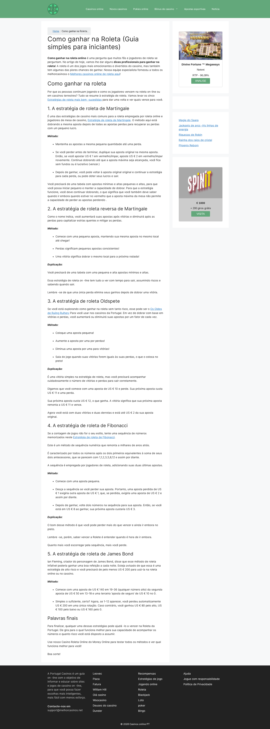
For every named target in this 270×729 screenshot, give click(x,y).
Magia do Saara (189, 120)
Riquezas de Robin (190, 134)
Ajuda (187, 673)
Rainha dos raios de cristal (195, 140)
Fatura (97, 684)
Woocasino (99, 700)
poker (141, 705)
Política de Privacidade (197, 684)
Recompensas (147, 673)
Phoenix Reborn (189, 145)
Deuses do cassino (105, 705)
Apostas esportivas (194, 9)
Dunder (97, 710)
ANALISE (200, 80)
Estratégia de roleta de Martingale (109, 120)
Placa (96, 678)
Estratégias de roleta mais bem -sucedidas (75, 99)
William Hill (99, 689)
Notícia (215, 9)
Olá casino (99, 694)
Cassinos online (94, 9)
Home (56, 31)
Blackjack (144, 694)
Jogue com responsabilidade (201, 678)
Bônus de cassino (164, 9)
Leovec (97, 673)
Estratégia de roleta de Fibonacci (94, 437)
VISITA (201, 213)
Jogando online (147, 684)
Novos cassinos (118, 9)
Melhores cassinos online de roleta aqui (95, 74)
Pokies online (140, 9)
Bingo (141, 710)
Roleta (142, 689)
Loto (141, 700)
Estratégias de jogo (150, 678)
